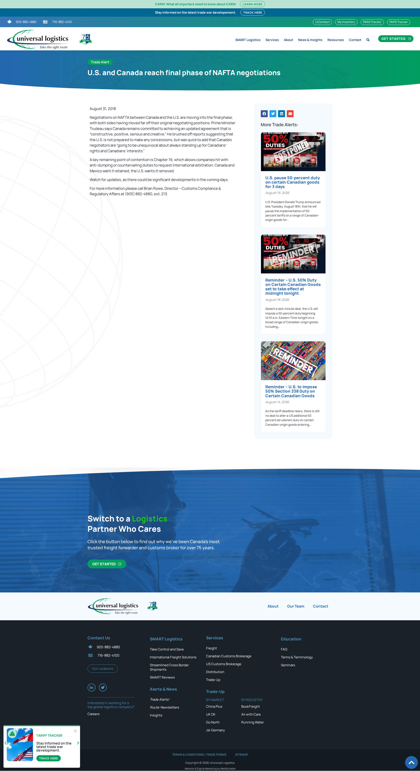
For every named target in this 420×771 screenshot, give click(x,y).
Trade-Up (213, 679)
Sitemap (241, 755)
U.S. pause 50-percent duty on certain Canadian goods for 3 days (292, 182)
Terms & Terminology (297, 657)
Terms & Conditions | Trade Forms (199, 755)
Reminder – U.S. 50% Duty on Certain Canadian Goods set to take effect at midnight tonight (293, 286)
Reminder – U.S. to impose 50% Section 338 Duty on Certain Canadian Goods (291, 391)
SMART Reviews (162, 677)
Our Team (295, 606)
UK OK (210, 714)
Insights (156, 715)
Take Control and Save (167, 649)
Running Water (252, 722)
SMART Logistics (248, 40)
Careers (94, 714)
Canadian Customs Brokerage (228, 656)
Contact (355, 40)
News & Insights (310, 40)
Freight (211, 648)
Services (272, 40)
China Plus (214, 706)
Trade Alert (100, 62)
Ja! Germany (215, 730)
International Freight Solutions (173, 657)
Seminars (288, 665)
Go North (213, 722)
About (288, 40)
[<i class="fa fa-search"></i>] (368, 38)
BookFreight (250, 706)
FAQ (284, 649)
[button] (264, 113)
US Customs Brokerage (223, 664)
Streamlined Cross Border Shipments (169, 667)
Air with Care (251, 714)
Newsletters (164, 707)
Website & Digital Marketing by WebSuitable (210, 768)
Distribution (215, 672)
